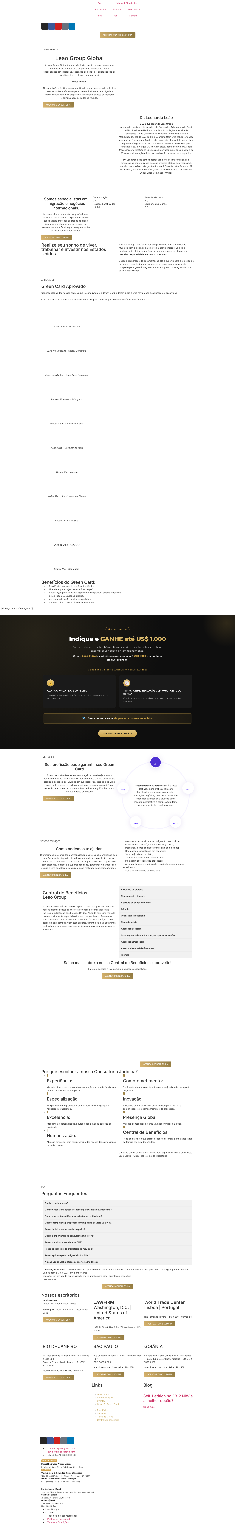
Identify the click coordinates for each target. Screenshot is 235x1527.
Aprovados (100, 9)
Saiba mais (148, 1406)
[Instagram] (43, 1440)
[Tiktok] (63, 1440)
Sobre (101, 3)
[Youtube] (57, 1440)
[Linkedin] (70, 1440)
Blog (100, 15)
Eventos (117, 9)
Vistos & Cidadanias (127, 3)
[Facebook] (50, 1440)
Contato (133, 15)
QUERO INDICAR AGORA (116, 733)
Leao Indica (134, 9)
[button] (44, 1178)
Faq (116, 15)
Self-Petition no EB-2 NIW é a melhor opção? (168, 1398)
